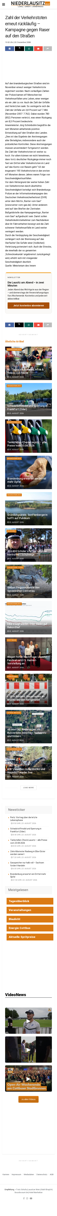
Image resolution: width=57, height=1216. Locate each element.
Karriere (6, 1174)
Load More (28, 788)
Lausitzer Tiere (15, 567)
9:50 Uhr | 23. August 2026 (24, 823)
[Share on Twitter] (19, 48)
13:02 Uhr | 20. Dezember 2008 (18, 42)
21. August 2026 (16, 668)
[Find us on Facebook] (24, 1198)
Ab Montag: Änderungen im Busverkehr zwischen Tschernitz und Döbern (26, 733)
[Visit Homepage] (30, 4)
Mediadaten (29, 1174)
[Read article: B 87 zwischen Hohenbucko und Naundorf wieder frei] (28, 763)
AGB (51, 1174)
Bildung (11, 531)
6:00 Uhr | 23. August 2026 (24, 869)
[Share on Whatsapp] (29, 48)
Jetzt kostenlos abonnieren (28, 305)
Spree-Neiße (13, 713)
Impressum (16, 1174)
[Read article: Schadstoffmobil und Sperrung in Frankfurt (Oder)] (28, 399)
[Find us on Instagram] (27, 1198)
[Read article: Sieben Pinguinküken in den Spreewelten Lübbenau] (28, 581)
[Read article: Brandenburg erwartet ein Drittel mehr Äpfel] (28, 472)
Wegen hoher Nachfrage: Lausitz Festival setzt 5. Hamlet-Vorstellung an (27, 660)
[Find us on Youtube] (31, 1198)
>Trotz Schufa (21, 1190)
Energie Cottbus (19, 928)
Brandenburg (14, 349)
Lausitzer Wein (34, 1190)
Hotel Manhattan (36, 1192)
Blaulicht (14, 919)
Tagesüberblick (19, 901)
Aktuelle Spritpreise (22, 937)
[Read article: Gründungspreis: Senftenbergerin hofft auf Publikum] (28, 509)
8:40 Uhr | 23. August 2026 (24, 835)
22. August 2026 (16, 486)
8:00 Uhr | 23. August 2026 (24, 846)
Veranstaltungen (20, 910)
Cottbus (11, 640)
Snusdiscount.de (21, 1192)
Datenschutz (42, 1174)
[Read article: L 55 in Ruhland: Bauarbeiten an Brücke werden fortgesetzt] (28, 690)
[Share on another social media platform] (47, 48)
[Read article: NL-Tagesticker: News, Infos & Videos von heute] (28, 363)
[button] (28, 1020)
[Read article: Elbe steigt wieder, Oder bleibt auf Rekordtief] (28, 617)
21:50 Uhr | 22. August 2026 (24, 880)
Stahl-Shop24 (46, 1190)
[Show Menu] (3, 4)
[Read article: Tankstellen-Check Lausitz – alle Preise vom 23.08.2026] (28, 436)
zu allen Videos (28, 1099)
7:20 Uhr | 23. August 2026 (24, 857)
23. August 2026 (16, 377)
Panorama (12, 677)
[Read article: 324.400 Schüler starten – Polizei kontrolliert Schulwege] (28, 545)
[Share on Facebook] (9, 48)
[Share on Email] (38, 48)
